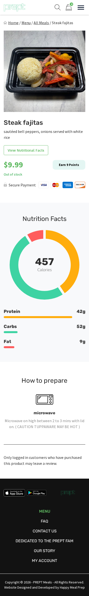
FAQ (44, 521)
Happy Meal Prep (72, 587)
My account (44, 560)
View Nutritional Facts (26, 150)
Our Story (44, 550)
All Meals (41, 22)
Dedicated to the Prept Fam (44, 541)
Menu (26, 22)
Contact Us (45, 531)
